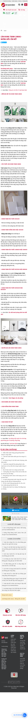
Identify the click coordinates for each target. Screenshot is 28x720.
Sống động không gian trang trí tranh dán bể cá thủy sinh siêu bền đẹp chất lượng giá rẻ (14, 579)
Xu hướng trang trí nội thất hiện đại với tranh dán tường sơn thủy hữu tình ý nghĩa (14, 589)
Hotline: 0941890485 (4, 641)
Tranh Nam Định (13, 443)
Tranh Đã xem (20, 18)
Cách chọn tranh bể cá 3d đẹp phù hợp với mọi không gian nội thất (14, 555)
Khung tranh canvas (7, 595)
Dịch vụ (20, 1)
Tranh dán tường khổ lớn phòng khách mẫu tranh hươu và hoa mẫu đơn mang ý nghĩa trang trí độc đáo (13, 466)
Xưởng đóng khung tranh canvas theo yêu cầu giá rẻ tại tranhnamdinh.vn (14, 533)
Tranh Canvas (14, 1)
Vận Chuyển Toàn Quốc (11, 10)
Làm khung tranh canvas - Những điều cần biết (13, 598)
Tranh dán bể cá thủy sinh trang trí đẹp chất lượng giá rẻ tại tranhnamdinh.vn (14, 584)
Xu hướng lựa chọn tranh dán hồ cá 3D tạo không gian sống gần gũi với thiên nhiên (14, 559)
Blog (5, 30)
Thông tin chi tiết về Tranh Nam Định (17, 90)
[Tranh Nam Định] (8, 7)
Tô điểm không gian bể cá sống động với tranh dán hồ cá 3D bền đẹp (14, 564)
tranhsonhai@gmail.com (4, 646)
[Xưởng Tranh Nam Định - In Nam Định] (7, 637)
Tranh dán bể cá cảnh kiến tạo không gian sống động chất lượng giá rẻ (14, 574)
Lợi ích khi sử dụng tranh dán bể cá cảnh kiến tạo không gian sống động (14, 569)
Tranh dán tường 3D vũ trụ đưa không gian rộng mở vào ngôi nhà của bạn (14, 543)
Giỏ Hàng (22, 10)
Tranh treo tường (7, 1)
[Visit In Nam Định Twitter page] (12, 682)
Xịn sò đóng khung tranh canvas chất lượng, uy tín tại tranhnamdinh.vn (14, 528)
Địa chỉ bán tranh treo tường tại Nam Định (13, 470)
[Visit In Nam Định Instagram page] (18, 682)
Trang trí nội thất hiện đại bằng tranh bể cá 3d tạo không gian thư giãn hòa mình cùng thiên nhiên (14, 549)
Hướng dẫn (25, 1)
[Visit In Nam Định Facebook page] (9, 682)
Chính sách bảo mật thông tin (13, 644)
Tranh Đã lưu (24, 18)
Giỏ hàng (4, 27)
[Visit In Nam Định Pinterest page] (15, 682)
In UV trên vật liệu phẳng (22, 666)
